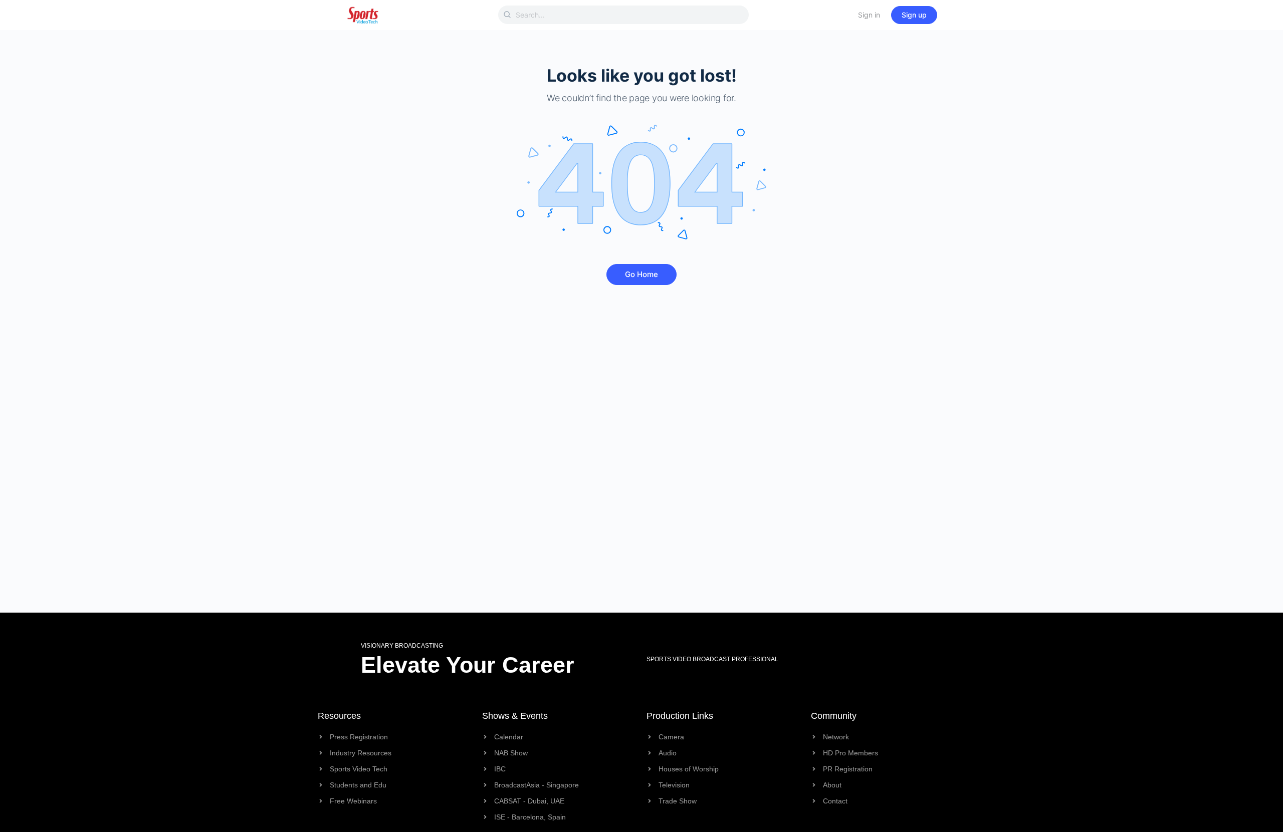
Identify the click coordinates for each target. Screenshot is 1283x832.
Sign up (914, 15)
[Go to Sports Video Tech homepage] (362, 14)
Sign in (869, 15)
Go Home (641, 274)
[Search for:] (623, 15)
